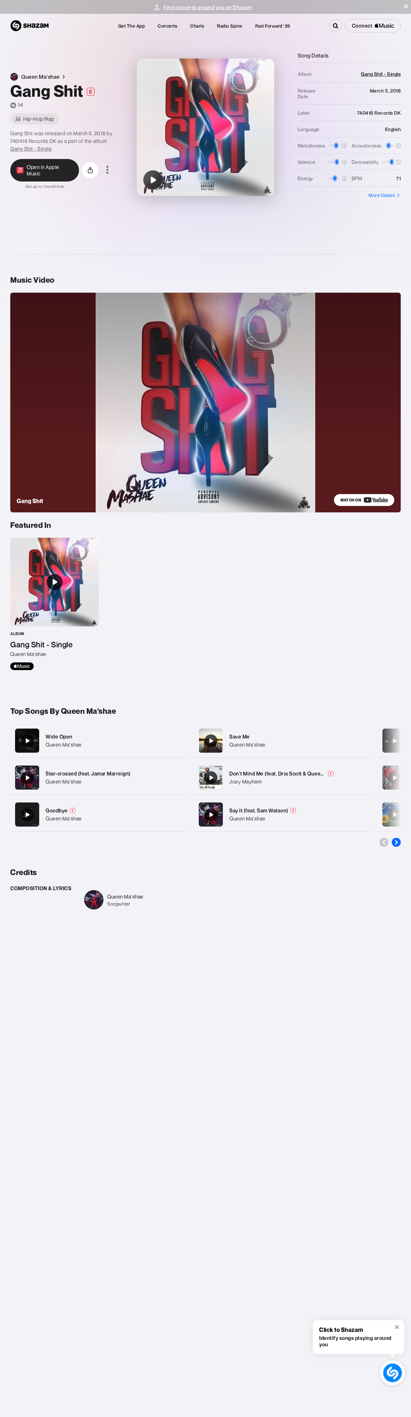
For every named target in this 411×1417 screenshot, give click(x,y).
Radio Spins (229, 26)
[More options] (107, 170)
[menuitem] (132, 25)
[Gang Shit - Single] (54, 604)
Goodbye (57, 810)
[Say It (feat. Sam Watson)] (282, 814)
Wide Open (59, 736)
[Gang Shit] (152, 180)
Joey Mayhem (245, 781)
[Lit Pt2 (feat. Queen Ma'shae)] (394, 814)
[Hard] (394, 777)
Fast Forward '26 (272, 26)
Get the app (131, 26)
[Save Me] (282, 740)
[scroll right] (396, 842)
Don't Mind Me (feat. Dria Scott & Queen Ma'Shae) (288, 773)
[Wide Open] (98, 740)
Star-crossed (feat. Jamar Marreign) (88, 773)
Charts (197, 26)
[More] (177, 740)
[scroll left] (384, 842)
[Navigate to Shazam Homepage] (29, 25)
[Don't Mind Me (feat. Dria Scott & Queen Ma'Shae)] (282, 777)
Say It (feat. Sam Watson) (258, 810)
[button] (406, 6)
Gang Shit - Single (31, 149)
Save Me (239, 736)
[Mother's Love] (394, 740)
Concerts (167, 26)
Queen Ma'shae (64, 744)
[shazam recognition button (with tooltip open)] (392, 1372)
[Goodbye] (98, 814)
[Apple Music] (22, 666)
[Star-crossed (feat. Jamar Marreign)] (98, 777)
